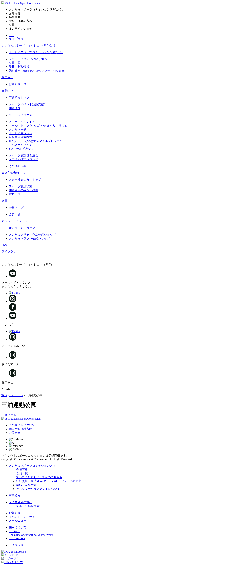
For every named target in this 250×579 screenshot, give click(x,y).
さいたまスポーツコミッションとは (32, 465)
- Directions (17, 538)
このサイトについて (22, 425)
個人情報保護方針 (20, 428)
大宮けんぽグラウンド (23, 159)
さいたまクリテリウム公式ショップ (34, 234)
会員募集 (22, 469)
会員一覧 (14, 62)
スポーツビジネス (20, 115)
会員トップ (16, 207)
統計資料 (37, 70)
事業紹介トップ (19, 97)
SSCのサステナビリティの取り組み (39, 477)
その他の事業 (17, 166)
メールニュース (19, 520)
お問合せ (14, 432)
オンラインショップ (14, 221)
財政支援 (14, 194)
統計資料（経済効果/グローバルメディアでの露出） (50, 481)
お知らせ (7, 77)
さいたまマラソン (20, 133)
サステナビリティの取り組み (28, 59)
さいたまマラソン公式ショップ (29, 238)
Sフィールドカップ (21, 148)
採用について (17, 527)
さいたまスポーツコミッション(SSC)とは (28, 45)
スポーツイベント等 (22, 121)
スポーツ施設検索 (20, 186)
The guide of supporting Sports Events (31, 534)
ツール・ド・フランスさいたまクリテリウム (38, 125)
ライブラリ (16, 38)
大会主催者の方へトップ (25, 179)
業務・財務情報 (26, 484)
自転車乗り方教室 (20, 137)
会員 (4, 200)
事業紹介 (7, 90)
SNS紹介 (14, 531)
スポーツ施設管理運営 (23, 155)
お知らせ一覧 (17, 84)
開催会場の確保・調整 (23, 190)
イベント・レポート (22, 516)
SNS (11, 35)
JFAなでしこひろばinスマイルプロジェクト (37, 141)
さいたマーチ (17, 129)
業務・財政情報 (19, 66)
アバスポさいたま (20, 144)
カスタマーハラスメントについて (38, 488)
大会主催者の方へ (13, 172)
